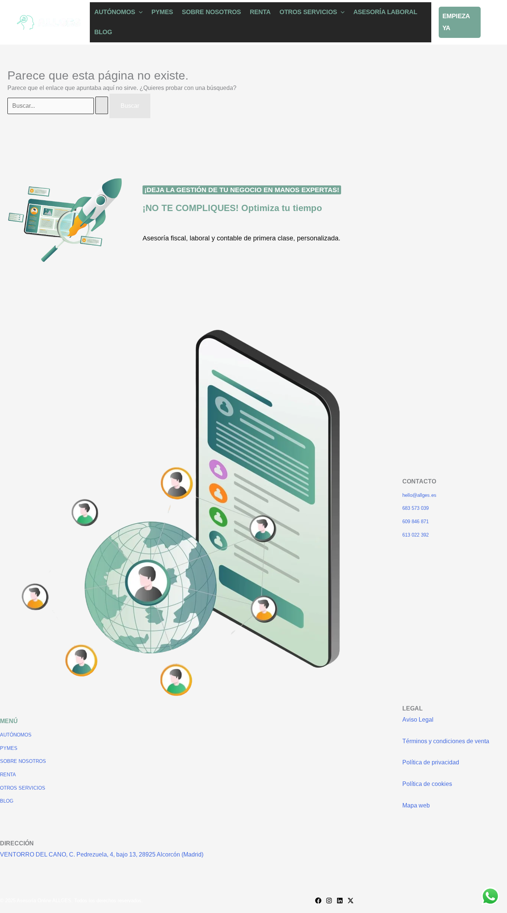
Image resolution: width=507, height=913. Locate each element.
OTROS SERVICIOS (308, 12)
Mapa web (416, 805)
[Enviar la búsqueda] (101, 105)
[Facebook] (318, 900)
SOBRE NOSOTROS (211, 12)
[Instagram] (329, 900)
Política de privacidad (430, 762)
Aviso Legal (418, 719)
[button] (139, 12)
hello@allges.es (419, 495)
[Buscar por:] (58, 106)
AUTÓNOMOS (114, 12)
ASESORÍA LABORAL (385, 12)
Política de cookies (427, 784)
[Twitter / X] (350, 900)
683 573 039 (415, 508)
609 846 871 (415, 521)
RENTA (260, 12)
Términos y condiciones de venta (445, 741)
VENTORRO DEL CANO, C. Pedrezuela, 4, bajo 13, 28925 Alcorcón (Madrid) (101, 854)
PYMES (162, 12)
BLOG (103, 32)
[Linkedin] (340, 900)
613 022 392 (415, 535)
